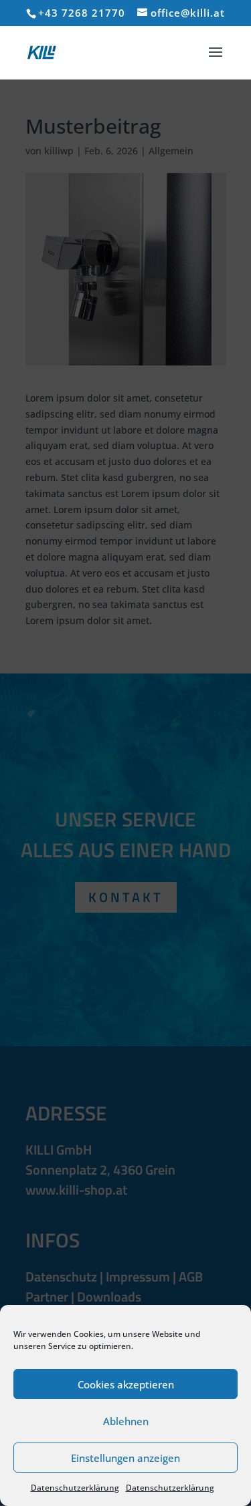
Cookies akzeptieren (126, 1384)
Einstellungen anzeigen (125, 1458)
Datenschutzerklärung (75, 1487)
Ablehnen (126, 1421)
